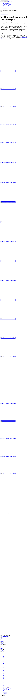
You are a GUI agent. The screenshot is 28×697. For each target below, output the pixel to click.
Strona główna (6, 3)
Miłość (2, 638)
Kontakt (4, 693)
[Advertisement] (14, 55)
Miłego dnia (3, 643)
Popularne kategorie (7, 4)
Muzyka (2, 652)
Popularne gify (6, 5)
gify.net (9, 1)
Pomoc (4, 6)
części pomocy (23, 39)
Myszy (2, 650)
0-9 (3, 654)
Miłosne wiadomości (5, 636)
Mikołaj (2, 641)
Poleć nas (5, 8)
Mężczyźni (3, 645)
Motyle (2, 648)
